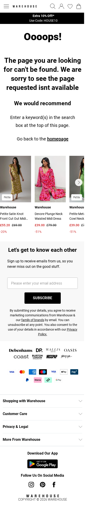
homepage (57, 139)
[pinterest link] (42, 484)
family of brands (32, 320)
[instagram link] (31, 484)
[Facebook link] (54, 484)
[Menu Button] (6, 6)
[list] (42, 18)
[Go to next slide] (78, 182)
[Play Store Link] (42, 463)
